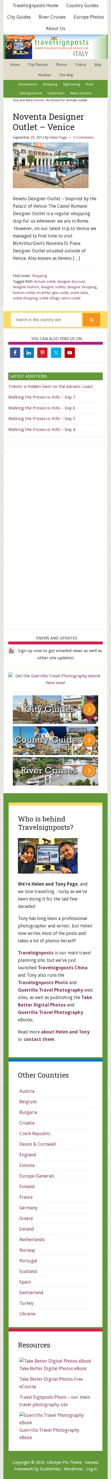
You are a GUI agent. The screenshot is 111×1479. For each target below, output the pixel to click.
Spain (25, 1282)
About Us (55, 28)
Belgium (28, 1102)
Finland (27, 1186)
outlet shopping (25, 298)
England (27, 1155)
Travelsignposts (36, 953)
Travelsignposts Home (35, 5)
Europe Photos (89, 17)
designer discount (71, 282)
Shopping (39, 276)
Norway (27, 1250)
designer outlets (53, 287)
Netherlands (32, 1239)
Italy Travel (55, 46)
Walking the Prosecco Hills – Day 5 (41, 418)
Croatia (26, 1123)
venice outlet (71, 298)
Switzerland (31, 1292)
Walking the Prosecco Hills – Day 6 (41, 408)
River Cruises (52, 17)
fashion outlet (24, 293)
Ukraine (27, 1314)
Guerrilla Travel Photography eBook (49, 1433)
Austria (26, 1091)
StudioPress (50, 1469)
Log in (91, 1469)
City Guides (19, 17)
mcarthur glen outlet (52, 293)
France (26, 1197)
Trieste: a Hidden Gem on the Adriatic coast (50, 386)
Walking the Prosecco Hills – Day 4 (41, 429)
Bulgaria (28, 1112)
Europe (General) (36, 1176)
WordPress (73, 1469)
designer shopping (81, 287)
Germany (28, 1208)
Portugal (28, 1261)
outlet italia (79, 293)
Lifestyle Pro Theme (64, 1462)
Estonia (26, 1165)
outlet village (49, 298)
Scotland (28, 1271)
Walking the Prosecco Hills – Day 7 (41, 397)
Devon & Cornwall (37, 1144)
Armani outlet (45, 282)
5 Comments (83, 138)
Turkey (26, 1303)
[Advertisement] (55, 532)
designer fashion (26, 287)
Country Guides (82, 5)
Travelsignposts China (63, 967)
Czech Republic (34, 1133)
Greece (26, 1218)
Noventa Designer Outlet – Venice (48, 121)
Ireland (26, 1229)
